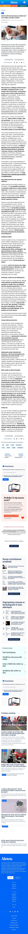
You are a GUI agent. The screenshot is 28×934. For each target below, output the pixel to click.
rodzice (8, 447)
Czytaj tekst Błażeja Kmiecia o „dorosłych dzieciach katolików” (13, 156)
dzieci (7, 445)
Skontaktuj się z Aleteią (14, 927)
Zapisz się (6, 479)
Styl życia (3, 10)
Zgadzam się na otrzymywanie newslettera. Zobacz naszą (13, 476)
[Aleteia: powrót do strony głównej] (14, 2)
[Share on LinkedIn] (16, 62)
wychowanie (20, 447)
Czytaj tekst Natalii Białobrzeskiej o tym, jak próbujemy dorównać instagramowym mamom (14, 111)
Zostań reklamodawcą (14, 925)
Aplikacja (14, 895)
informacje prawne (14, 922)
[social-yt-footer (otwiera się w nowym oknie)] (10, 911)
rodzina (13, 447)
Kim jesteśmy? (14, 920)
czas (3, 445)
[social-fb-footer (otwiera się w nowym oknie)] (12, 911)
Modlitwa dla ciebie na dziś (12, 672)
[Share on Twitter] (19, 62)
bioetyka (4, 800)
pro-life (4, 717)
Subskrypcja (14, 897)
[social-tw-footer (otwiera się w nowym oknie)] (15, 911)
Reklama (14, 901)
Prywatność (14, 929)
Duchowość (14, 888)
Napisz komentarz (14, 546)
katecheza (5, 750)
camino (4, 774)
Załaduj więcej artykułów (14, 593)
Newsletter (14, 894)
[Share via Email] (21, 62)
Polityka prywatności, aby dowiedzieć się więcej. (13, 476)
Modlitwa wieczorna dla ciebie (12, 658)
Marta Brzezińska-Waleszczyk (17, 20)
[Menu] (5, 2)
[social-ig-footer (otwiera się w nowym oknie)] (17, 911)
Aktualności (14, 884)
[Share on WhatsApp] (23, 62)
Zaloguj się (21, 541)
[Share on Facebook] (14, 62)
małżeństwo (18, 445)
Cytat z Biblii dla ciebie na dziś (13, 665)
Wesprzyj (13, 5)
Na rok (14, 907)
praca (3, 447)
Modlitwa (22, 5)
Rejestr (5, 5)
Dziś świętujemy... (9, 652)
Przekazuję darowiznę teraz (10, 515)
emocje (12, 445)
